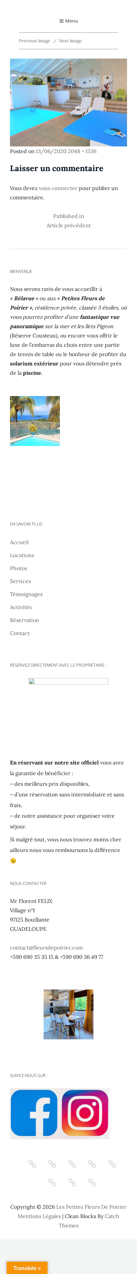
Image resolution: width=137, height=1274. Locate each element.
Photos (18, 568)
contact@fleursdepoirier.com (46, 947)
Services (20, 581)
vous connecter (58, 188)
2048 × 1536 (82, 151)
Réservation (24, 620)
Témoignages (26, 594)
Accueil (19, 542)
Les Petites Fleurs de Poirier (91, 1206)
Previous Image (34, 41)
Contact (20, 633)
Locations (22, 555)
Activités (21, 607)
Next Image (70, 41)
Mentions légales (39, 1216)
